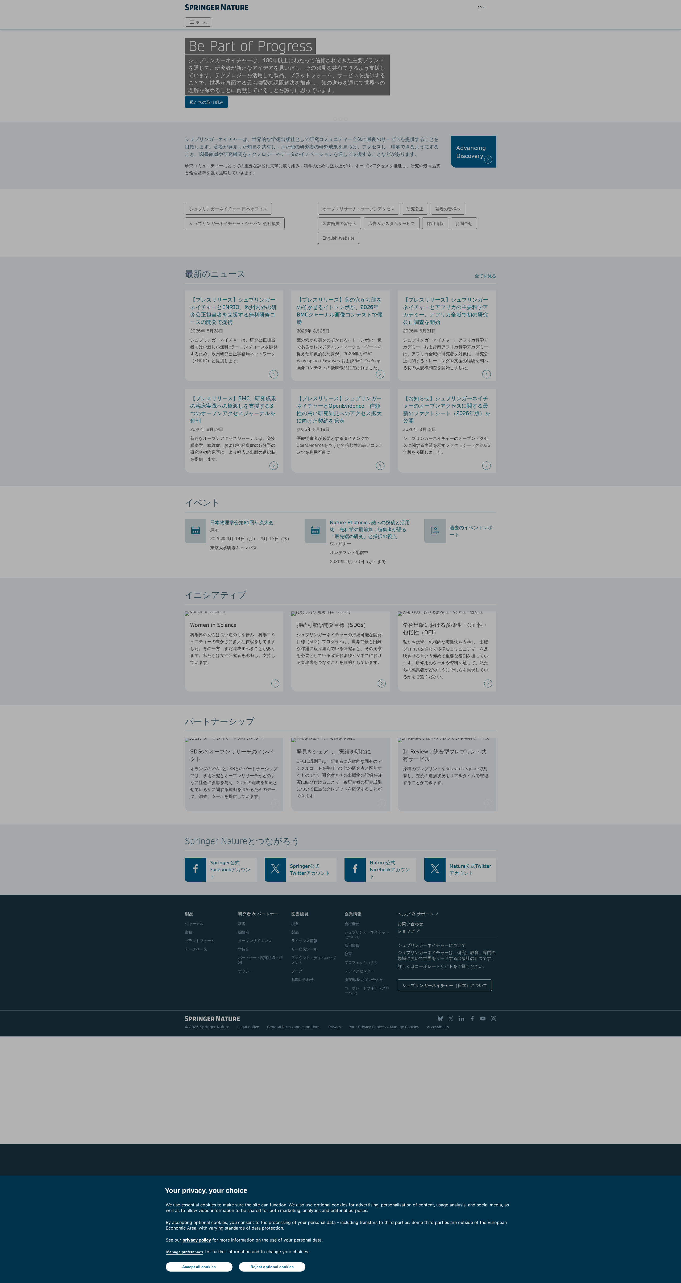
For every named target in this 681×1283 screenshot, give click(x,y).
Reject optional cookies (272, 1267)
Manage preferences (184, 1252)
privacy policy (196, 1240)
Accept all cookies (199, 1267)
